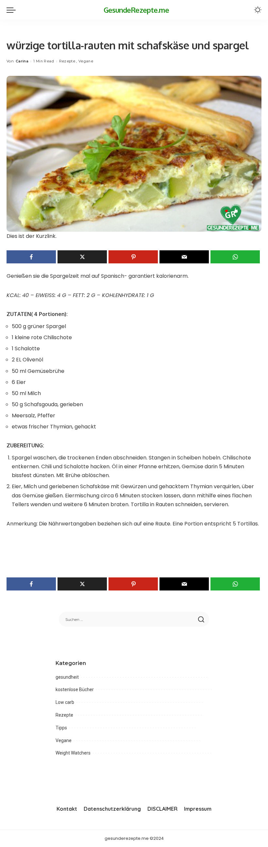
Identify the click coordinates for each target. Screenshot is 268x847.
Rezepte (67, 61)
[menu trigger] (13, 10)
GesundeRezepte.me (136, 9)
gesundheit (67, 677)
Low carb (65, 702)
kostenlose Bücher (75, 689)
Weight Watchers (73, 753)
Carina (22, 61)
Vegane (85, 61)
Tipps (61, 727)
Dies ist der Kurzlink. (32, 236)
